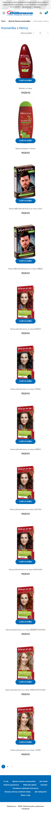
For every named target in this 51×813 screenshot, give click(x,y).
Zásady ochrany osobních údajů (17, 792)
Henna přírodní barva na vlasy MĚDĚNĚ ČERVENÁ (25, 630)
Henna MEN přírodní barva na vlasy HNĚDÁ (25, 269)
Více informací (26, 7)
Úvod (3, 21)
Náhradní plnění (29, 785)
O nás (6, 781)
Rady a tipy (25, 795)
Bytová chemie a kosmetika (20, 21)
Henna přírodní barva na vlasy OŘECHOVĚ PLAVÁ (25, 690)
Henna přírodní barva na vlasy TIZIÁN (25, 750)
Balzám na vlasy (25, 88)
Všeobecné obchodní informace (25, 788)
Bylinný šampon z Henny (26, 148)
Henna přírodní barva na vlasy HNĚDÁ (25, 449)
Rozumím (37, 7)
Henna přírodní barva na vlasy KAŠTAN (25, 509)
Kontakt (44, 785)
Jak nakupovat (41, 792)
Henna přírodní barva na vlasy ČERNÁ (25, 389)
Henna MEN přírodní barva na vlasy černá (25, 209)
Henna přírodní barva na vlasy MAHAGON (25, 569)
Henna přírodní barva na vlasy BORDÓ (25, 329)
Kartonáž (43, 781)
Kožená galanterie (11, 785)
